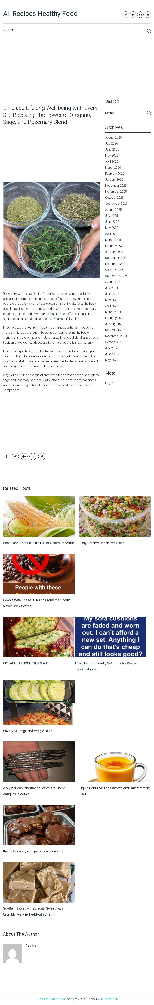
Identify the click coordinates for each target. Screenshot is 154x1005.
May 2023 (111, 360)
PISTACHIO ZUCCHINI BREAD (25, 663)
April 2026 (111, 161)
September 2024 (116, 276)
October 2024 (114, 270)
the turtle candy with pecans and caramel (33, 851)
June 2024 (112, 294)
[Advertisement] (77, 71)
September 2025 (116, 203)
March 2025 (113, 240)
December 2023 (116, 330)
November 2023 (116, 336)
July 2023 (111, 348)
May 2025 (111, 227)
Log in (109, 383)
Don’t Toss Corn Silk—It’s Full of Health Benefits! (38, 543)
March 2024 (113, 312)
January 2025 (114, 252)
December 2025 (116, 185)
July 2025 (111, 215)
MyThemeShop (109, 998)
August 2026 (113, 137)
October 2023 (114, 342)
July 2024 (111, 288)
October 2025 (114, 197)
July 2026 (111, 143)
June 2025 (112, 221)
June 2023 (112, 354)
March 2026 (113, 167)
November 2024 (116, 264)
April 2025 (111, 234)
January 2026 (114, 179)
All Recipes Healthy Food (40, 13)
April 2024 (111, 306)
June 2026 (112, 149)
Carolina (31, 945)
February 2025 (114, 246)
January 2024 (114, 324)
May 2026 (111, 155)
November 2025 (116, 191)
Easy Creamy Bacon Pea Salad (101, 543)
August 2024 (113, 282)
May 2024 (111, 300)
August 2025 (113, 209)
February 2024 (114, 318)
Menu (11, 30)
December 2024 (116, 258)
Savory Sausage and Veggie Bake (27, 731)
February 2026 (114, 173)
